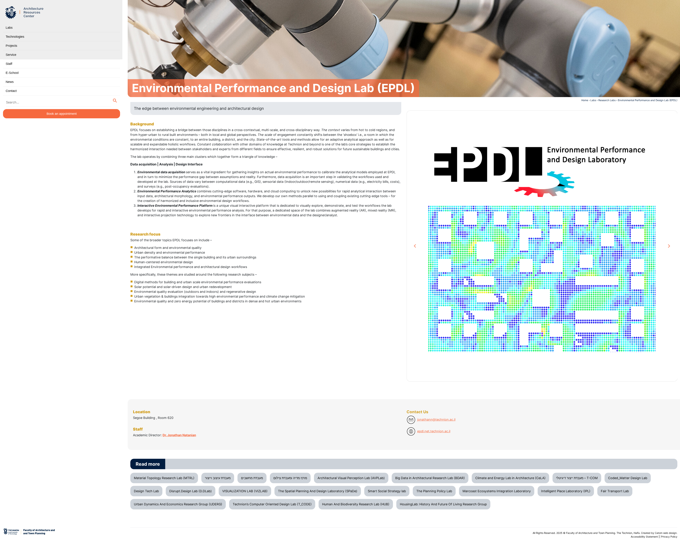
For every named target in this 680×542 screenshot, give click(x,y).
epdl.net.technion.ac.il (433, 431)
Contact (11, 91)
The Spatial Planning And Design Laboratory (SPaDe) (317, 491)
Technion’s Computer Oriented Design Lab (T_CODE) (272, 504)
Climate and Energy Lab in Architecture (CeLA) (510, 478)
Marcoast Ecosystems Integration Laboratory (497, 491)
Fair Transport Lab (615, 491)
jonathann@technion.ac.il (436, 419)
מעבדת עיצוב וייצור (218, 478)
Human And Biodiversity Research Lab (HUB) (355, 504)
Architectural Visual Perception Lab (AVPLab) (351, 478)
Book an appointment (62, 113)
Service (11, 55)
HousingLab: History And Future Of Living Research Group (443, 504)
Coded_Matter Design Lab (627, 478)
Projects (11, 45)
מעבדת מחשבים (252, 478)
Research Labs (607, 100)
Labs (9, 27)
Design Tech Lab (146, 491)
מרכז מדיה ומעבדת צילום (290, 478)
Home (584, 100)
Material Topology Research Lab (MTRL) (164, 478)
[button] (115, 100)
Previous (417, 246)
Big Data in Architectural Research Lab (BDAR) (430, 478)
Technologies (15, 36)
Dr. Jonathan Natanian (179, 435)
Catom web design (666, 532)
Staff (9, 64)
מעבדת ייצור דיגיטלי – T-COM (577, 478)
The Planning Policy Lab (434, 491)
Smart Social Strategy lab (387, 491)
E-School (12, 73)
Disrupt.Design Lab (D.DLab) (190, 491)
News (10, 82)
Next (669, 246)
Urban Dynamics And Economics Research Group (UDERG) (178, 504)
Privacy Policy (669, 536)
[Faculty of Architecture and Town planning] (25, 12)
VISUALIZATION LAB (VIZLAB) (245, 491)
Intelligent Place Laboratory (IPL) (565, 491)
